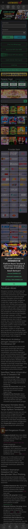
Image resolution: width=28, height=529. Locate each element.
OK (14, 284)
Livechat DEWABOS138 (14, 273)
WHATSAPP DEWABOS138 (14, 276)
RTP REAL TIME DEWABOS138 (14, 279)
